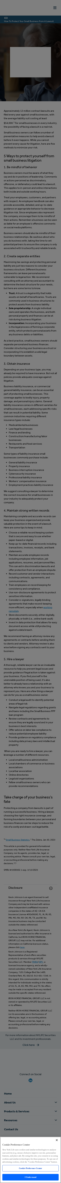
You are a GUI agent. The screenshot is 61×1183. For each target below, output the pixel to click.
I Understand (30, 1177)
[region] (30, 1160)
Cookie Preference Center (30, 1168)
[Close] (56, 1140)
